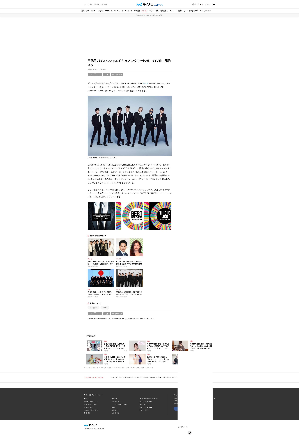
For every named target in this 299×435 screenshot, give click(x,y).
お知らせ (87, 398)
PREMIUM (108, 11)
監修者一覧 (115, 413)
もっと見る (181, 427)
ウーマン (117, 11)
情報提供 (114, 410)
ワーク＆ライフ (127, 11)
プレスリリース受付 (146, 401)
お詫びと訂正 (144, 410)
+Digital (100, 11)
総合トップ (85, 11)
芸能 (110, 367)
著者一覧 (87, 413)
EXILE (145, 83)
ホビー (151, 11)
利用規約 (114, 398)
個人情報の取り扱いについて (149, 398)
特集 (157, 11)
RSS (113, 407)
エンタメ (145, 11)
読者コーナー (182, 11)
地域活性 (163, 11)
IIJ (171, 11)
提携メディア (144, 404)
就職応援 (137, 11)
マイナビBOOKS (205, 11)
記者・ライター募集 (146, 407)
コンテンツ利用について (119, 404)
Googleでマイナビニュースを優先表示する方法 (150, 15)
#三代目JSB (93, 308)
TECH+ (93, 11)
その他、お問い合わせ (91, 410)
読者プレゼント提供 (90, 404)
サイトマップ (116, 401)
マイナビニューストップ (91, 367)
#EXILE (105, 308)
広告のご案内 (88, 407)
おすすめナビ (193, 11)
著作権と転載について (91, 401)
